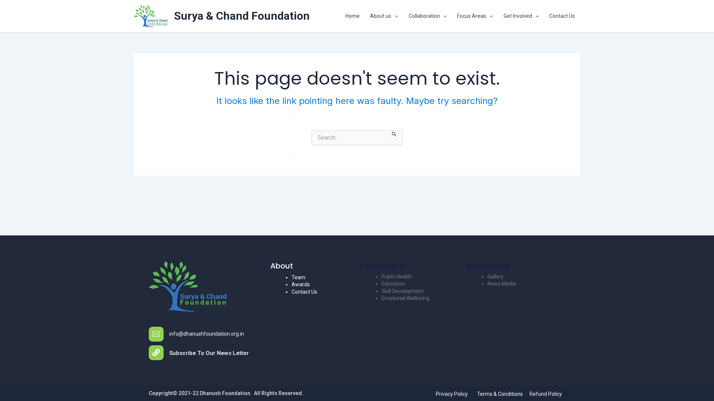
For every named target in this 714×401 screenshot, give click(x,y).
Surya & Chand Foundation (242, 15)
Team (298, 277)
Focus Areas (471, 16)
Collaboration (424, 16)
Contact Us (562, 16)
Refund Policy (546, 394)
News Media (502, 284)
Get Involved (518, 16)
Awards (301, 284)
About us (380, 16)
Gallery (496, 277)
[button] (394, 16)
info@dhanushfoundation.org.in (206, 334)
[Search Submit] (394, 134)
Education (393, 284)
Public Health (397, 277)
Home (352, 16)
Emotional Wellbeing (405, 298)
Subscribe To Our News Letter (209, 353)
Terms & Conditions (500, 394)
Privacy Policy (452, 394)
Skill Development (403, 291)
